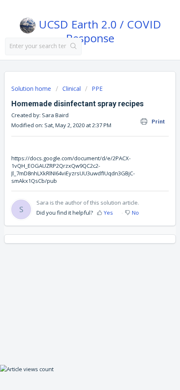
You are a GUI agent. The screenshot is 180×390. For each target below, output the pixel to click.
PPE (97, 88)
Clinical (71, 88)
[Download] (74, 188)
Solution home (32, 88)
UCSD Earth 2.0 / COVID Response (98, 29)
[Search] (73, 46)
